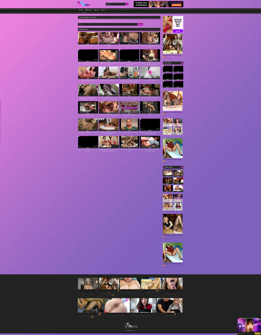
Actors (103, 10)
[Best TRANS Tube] (84, 4)
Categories (89, 10)
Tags (97, 10)
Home (82, 10)
